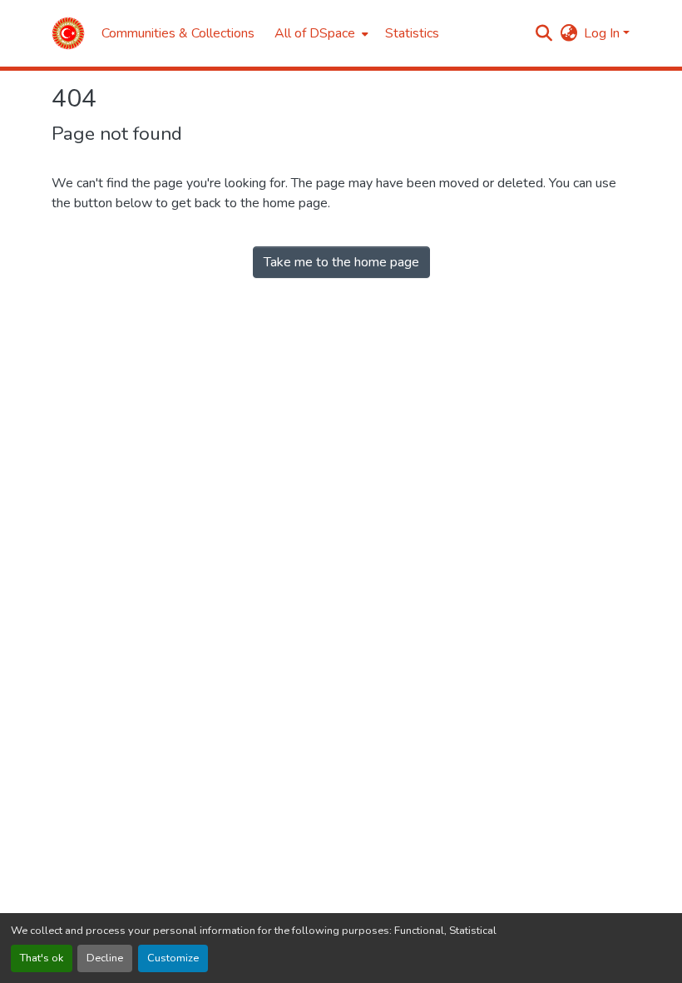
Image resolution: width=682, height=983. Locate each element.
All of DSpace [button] (314, 33)
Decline (104, 958)
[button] (68, 33)
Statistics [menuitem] (412, 33)
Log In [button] (603, 33)
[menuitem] (319, 33)
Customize (173, 958)
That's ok (41, 958)
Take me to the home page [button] (341, 262)
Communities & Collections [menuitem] (178, 33)
